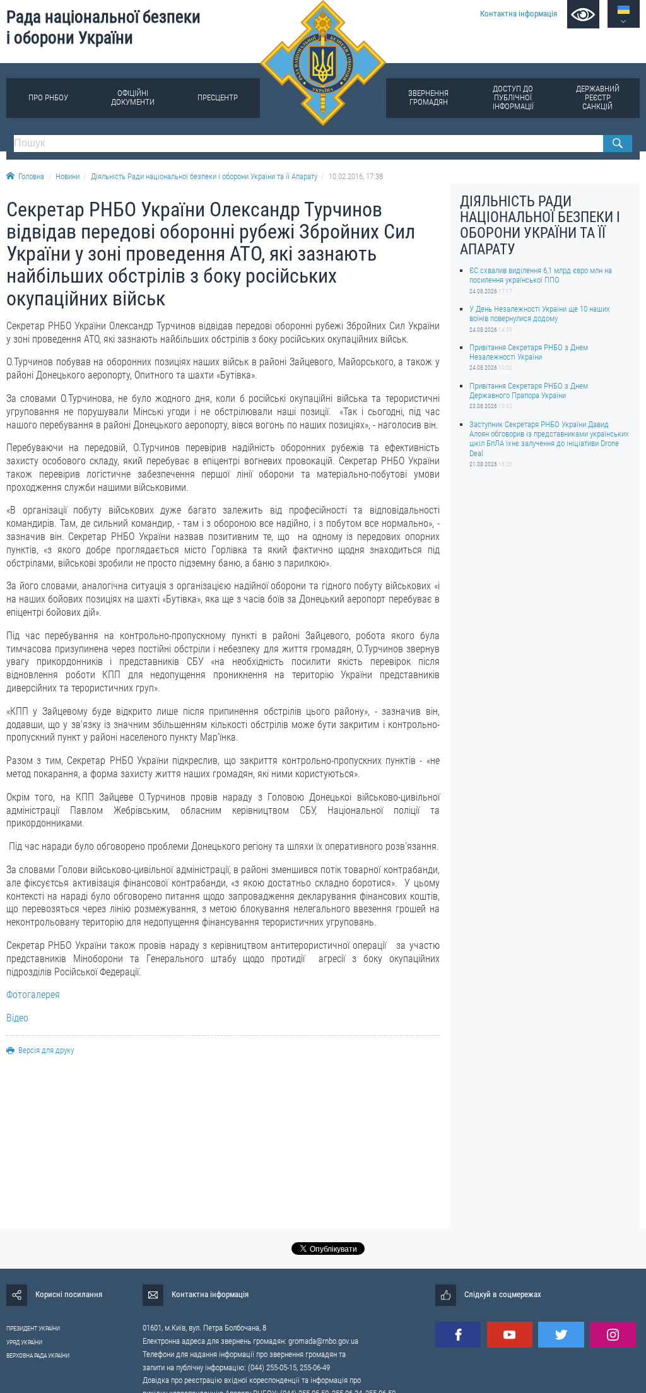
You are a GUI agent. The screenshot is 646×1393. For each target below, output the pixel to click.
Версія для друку (46, 1050)
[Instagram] (612, 1335)
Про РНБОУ (48, 97)
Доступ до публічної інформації (513, 97)
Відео (17, 1018)
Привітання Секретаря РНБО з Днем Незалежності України (528, 352)
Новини (67, 176)
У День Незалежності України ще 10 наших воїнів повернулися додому (539, 313)
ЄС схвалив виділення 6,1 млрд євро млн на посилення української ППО (540, 275)
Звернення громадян (428, 97)
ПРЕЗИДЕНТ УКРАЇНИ (33, 1328)
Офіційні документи (133, 97)
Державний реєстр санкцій (598, 97)
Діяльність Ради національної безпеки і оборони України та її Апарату (204, 176)
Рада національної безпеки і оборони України (103, 27)
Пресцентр (217, 97)
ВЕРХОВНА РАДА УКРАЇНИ (37, 1355)
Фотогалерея (33, 995)
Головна (31, 176)
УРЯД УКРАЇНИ (24, 1342)
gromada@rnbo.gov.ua (323, 1341)
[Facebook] (458, 1335)
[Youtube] (509, 1335)
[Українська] (624, 10)
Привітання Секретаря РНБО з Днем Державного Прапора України (528, 390)
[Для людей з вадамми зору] (583, 14)
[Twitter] (561, 1335)
